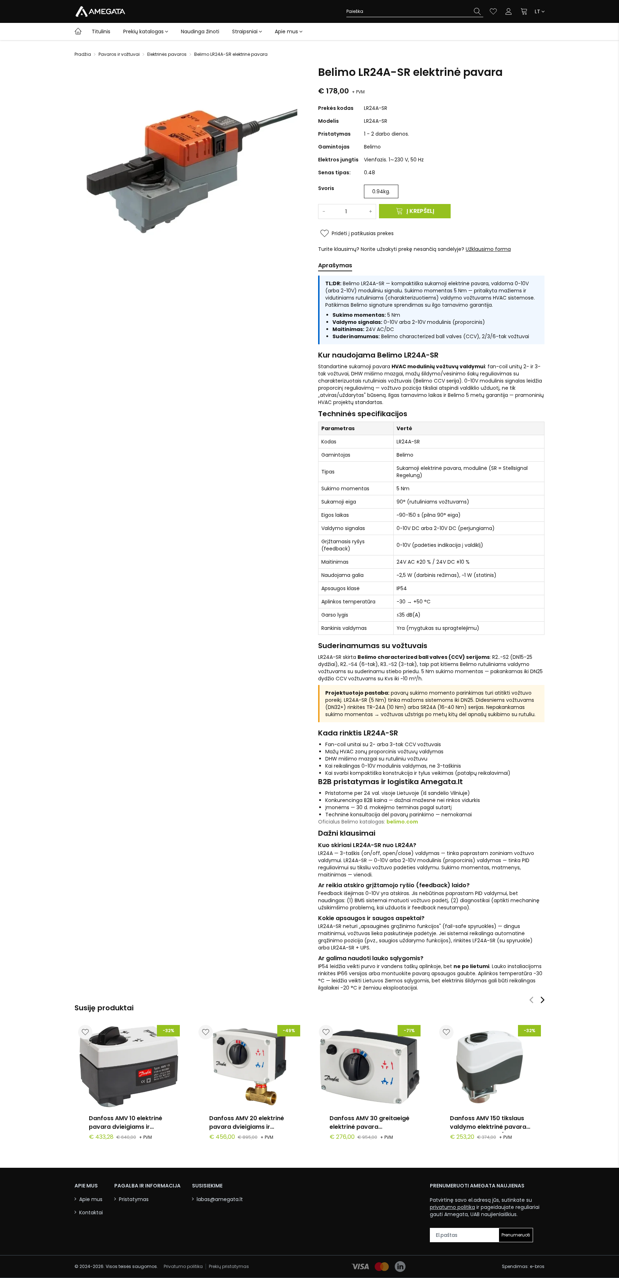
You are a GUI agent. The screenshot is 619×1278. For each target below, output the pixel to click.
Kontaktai (91, 1213)
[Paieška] (477, 11)
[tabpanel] (431, 633)
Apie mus (286, 31)
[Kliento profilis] (508, 11)
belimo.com (402, 821)
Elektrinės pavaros (167, 54)
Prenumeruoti (516, 1235)
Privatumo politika (183, 1266)
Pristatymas (134, 1199)
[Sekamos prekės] (493, 11)
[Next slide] (542, 1000)
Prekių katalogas (143, 31)
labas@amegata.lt (220, 1199)
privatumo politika (452, 1207)
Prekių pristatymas (229, 1266)
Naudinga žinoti (200, 31)
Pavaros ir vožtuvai (119, 54)
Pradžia (83, 54)
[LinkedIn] (400, 1266)
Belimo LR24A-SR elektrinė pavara (231, 54)
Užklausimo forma (488, 249)
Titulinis (101, 31)
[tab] (335, 267)
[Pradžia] (78, 30)
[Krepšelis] (524, 11)
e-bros (537, 1266)
